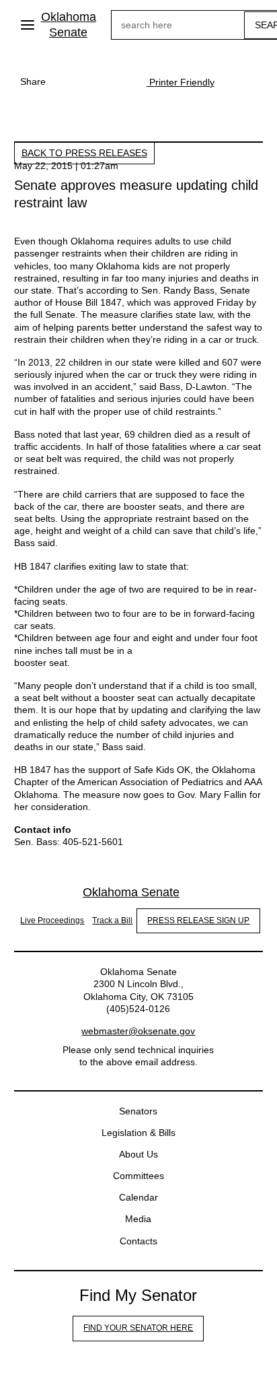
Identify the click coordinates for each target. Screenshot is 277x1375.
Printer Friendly (180, 82)
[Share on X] (93, 81)
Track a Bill (112, 920)
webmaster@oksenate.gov (138, 1031)
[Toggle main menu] (27, 24)
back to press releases (84, 152)
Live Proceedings (52, 920)
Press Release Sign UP (198, 920)
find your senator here (138, 1328)
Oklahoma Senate (68, 24)
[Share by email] (119, 81)
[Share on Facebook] (66, 81)
